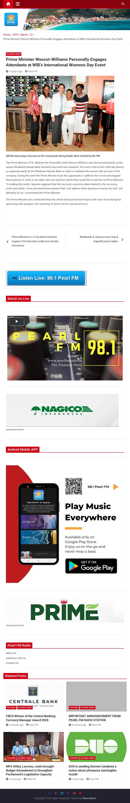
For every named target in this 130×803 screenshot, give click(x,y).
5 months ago (16, 725)
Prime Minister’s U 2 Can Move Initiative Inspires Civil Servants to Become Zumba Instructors (35, 241)
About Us (11, 653)
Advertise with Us (16, 658)
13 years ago (16, 71)
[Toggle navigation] (17, 4)
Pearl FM (32, 71)
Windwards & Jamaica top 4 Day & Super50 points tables (99, 239)
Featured (11, 707)
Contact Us (12, 663)
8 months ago (79, 725)
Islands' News (13, 54)
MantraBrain (89, 798)
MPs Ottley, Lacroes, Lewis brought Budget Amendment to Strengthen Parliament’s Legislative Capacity (30, 770)
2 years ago (15, 779)
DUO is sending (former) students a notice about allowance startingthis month (93, 770)
